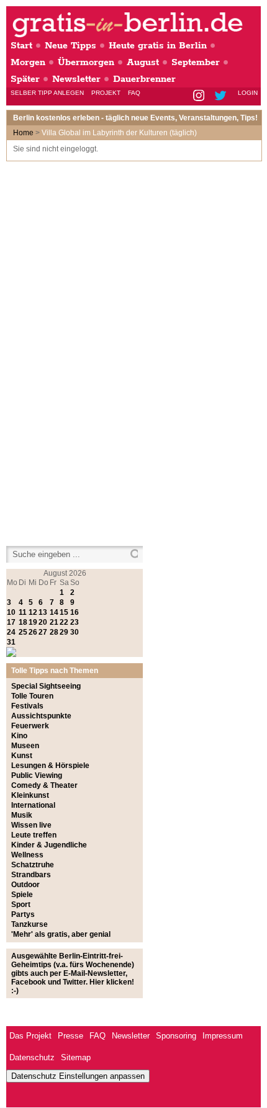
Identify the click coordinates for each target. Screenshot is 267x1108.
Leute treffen (34, 835)
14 (54, 612)
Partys (23, 914)
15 (64, 612)
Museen (25, 745)
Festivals (27, 706)
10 (11, 612)
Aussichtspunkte (41, 716)
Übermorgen (86, 62)
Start (21, 45)
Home (23, 132)
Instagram (199, 96)
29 (64, 632)
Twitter (222, 96)
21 (54, 622)
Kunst (21, 755)
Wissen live (31, 825)
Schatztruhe (32, 864)
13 (42, 612)
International (33, 805)
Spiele (22, 894)
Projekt (105, 92)
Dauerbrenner (144, 79)
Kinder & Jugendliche (49, 845)
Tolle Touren (32, 696)
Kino (19, 735)
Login (248, 92)
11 (23, 612)
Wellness (27, 855)
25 (23, 632)
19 (33, 622)
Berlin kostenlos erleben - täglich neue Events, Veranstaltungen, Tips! (135, 118)
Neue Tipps (70, 45)
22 (64, 622)
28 (54, 632)
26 (33, 632)
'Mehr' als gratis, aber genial (61, 934)
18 (23, 622)
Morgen (28, 62)
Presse (70, 1035)
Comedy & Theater (44, 785)
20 (42, 622)
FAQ (134, 92)
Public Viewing (36, 775)
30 (74, 632)
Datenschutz (32, 1057)
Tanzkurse (29, 924)
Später (25, 79)
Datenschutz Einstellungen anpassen (78, 1076)
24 (11, 632)
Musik (21, 815)
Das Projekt (30, 1035)
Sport (20, 904)
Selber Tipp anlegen (47, 92)
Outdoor (25, 884)
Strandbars (31, 874)
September (195, 62)
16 (74, 612)
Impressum (222, 1035)
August (143, 62)
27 (42, 632)
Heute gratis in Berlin (158, 45)
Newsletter (76, 79)
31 (11, 642)
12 (33, 612)
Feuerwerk (30, 726)
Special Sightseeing (46, 686)
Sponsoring (176, 1035)
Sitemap (76, 1057)
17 (11, 622)
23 (74, 622)
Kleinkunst (30, 795)
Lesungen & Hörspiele (50, 765)
